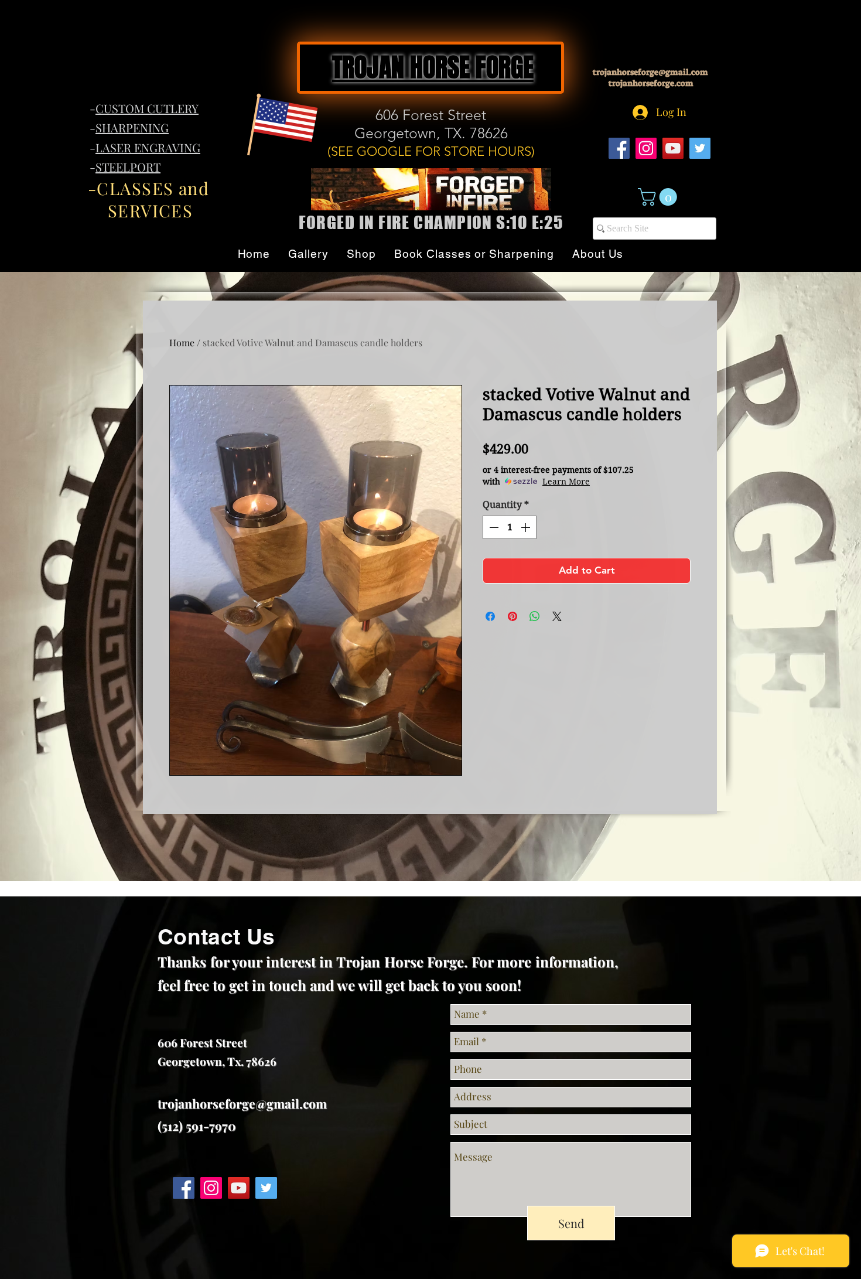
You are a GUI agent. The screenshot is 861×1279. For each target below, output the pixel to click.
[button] (659, 197)
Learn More (566, 481)
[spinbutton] (509, 527)
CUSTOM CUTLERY (147, 108)
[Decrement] (492, 527)
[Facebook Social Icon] (619, 148)
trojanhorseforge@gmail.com (650, 72)
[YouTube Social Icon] (673, 148)
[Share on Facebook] (490, 616)
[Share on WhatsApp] (535, 616)
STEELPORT (127, 167)
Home (181, 342)
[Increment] (526, 527)
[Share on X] (557, 616)
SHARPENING (132, 127)
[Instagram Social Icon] (646, 148)
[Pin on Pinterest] (512, 616)
